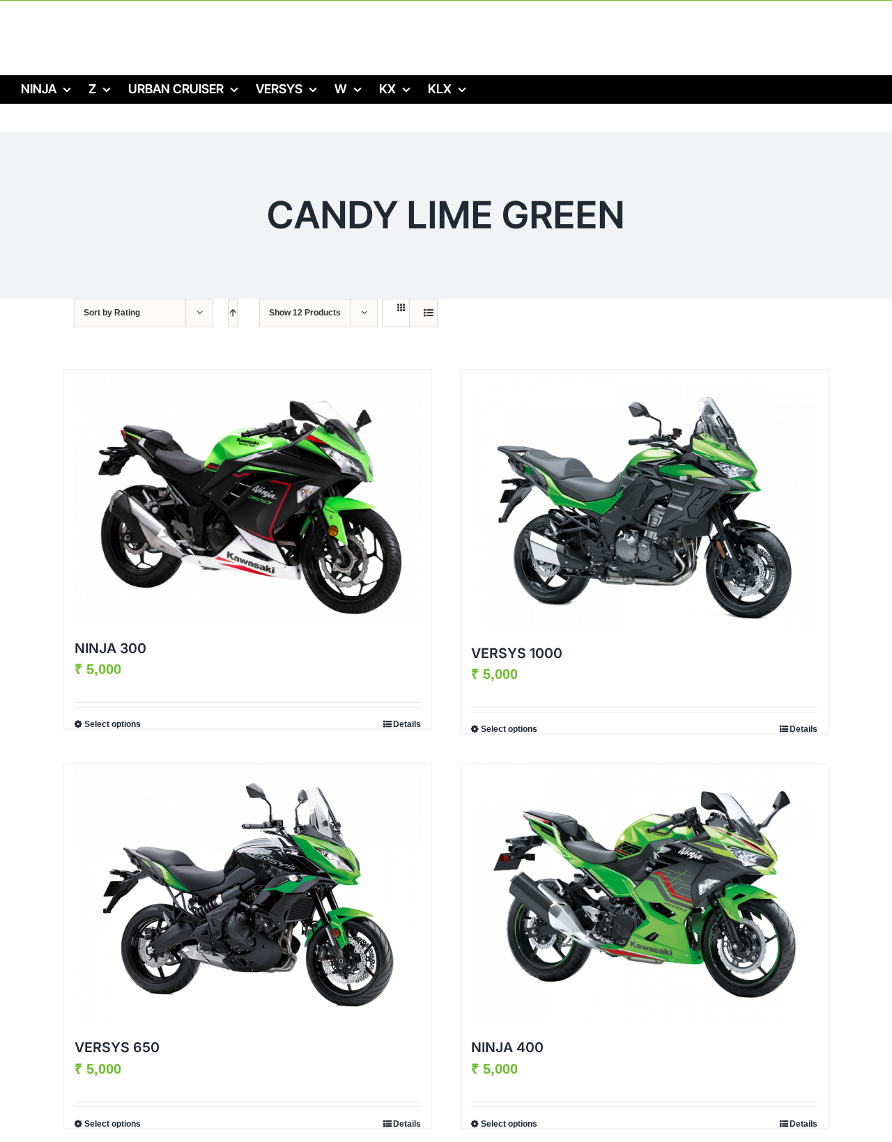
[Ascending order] (233, 313)
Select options (112, 724)
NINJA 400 (507, 1047)
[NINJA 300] (247, 498)
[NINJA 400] (644, 894)
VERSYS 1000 (516, 653)
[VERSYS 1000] (644, 500)
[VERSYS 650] (247, 894)
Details (407, 724)
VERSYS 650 (117, 1047)
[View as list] (428, 313)
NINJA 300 (110, 648)
